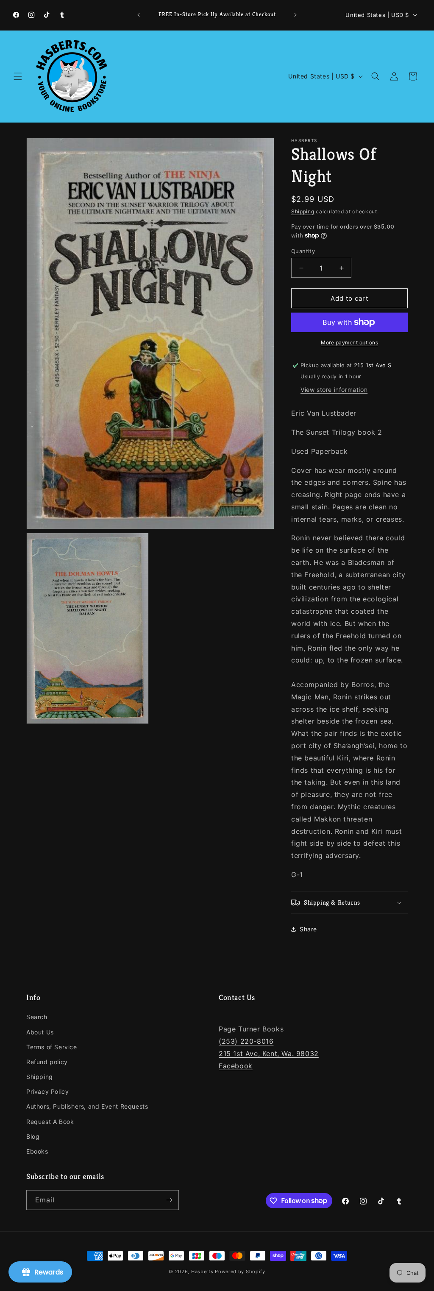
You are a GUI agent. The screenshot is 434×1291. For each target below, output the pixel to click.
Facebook (236, 1066)
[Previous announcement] (138, 15)
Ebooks (37, 1151)
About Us (40, 1032)
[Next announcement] (295, 15)
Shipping (302, 211)
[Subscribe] (169, 1200)
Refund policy (47, 1061)
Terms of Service (51, 1047)
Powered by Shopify (240, 1271)
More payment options (349, 342)
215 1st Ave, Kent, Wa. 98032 (269, 1053)
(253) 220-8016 (246, 1041)
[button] (17, 76)
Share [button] (308, 929)
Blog (32, 1136)
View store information (333, 389)
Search (36, 1016)
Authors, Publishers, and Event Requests (87, 1106)
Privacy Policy (47, 1091)
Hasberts (202, 1271)
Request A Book (50, 1121)
